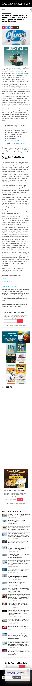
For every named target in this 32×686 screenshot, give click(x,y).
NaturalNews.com (7, 281)
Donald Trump (13, 293)
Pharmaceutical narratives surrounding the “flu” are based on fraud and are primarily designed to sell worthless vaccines (18, 576)
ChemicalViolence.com (8, 272)
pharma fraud (6, 297)
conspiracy (5, 291)
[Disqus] (16, 408)
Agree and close (16, 677)
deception (5, 293)
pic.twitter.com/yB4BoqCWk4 (13, 140)
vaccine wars (13, 298)
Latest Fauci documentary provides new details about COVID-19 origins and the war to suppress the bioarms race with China (18, 597)
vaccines (19, 298)
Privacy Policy (14, 674)
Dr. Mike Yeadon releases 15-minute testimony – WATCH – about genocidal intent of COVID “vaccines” (19, 522)
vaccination (5, 298)
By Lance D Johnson (17, 544)
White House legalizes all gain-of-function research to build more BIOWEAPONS (18, 569)
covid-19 (22, 291)
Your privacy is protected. (8, 325)
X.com (4, 278)
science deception (16, 297)
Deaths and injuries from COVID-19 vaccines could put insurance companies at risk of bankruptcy (18, 563)
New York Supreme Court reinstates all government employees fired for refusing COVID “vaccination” (18, 605)
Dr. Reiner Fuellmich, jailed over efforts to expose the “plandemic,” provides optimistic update (19, 628)
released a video (18, 73)
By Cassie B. (15, 517)
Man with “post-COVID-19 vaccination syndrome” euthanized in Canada (17, 583)
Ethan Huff (11, 24)
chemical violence (24, 289)
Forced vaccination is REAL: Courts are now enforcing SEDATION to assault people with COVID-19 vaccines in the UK (18, 556)
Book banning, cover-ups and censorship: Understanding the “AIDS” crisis (18, 541)
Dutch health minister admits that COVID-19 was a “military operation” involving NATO (18, 528)
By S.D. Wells (15, 639)
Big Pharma (14, 289)
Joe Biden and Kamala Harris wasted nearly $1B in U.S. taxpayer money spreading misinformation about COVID (18, 548)
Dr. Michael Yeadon (22, 293)
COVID (17, 291)
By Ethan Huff (15, 524)
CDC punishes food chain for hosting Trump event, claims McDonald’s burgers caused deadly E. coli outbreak (18, 621)
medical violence (16, 295)
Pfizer (23, 295)
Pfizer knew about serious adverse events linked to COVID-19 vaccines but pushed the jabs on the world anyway (19, 590)
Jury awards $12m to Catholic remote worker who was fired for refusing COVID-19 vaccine (19, 515)
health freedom (6, 295)
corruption (12, 291)
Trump (24, 297)
